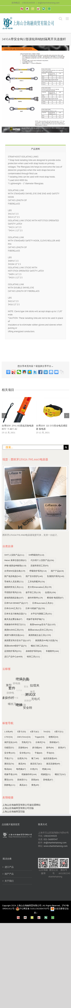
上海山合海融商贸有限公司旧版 (18, 808)
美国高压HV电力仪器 (46, 640)
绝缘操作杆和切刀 (15, 624)
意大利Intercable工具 (40, 587)
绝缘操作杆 (29, 774)
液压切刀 (36, 763)
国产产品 (57, 571)
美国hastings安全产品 (42, 624)
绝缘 (46, 769)
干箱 (38, 753)
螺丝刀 (60, 774)
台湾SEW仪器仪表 (14, 571)
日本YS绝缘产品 (35, 608)
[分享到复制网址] (62, 372)
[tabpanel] (35, 245)
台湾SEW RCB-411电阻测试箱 (16, 425)
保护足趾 (10, 742)
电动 (8, 769)
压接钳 (23, 747)
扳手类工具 (33, 592)
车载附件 (52, 651)
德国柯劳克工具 (13, 587)
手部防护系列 (12, 592)
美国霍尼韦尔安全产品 (17, 640)
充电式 (26, 742)
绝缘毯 (45, 774)
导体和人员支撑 (13, 581)
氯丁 (35, 758)
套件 (50, 747)
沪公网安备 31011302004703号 (34, 908)
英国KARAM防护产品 (15, 645)
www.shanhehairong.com (56, 846)
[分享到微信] (19, 372)
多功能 (37, 747)
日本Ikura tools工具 (42, 603)
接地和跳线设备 (13, 597)
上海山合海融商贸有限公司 (29, 905)
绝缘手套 (10, 774)
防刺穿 (22, 779)
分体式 (40, 742)
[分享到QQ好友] (24, 372)
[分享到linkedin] (46, 372)
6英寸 (34, 731)
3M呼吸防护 (36, 555)
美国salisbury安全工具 (40, 629)
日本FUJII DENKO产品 (16, 603)
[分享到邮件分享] (56, 372)
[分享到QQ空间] (30, 372)
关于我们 (9, 880)
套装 (62, 747)
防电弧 (48, 779)
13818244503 (50, 835)
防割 (35, 779)
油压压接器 (50, 758)
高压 (23, 785)
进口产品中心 (13, 656)
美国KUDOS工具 (14, 629)
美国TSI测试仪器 (14, 635)
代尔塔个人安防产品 (42, 560)
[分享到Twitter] (35, 372)
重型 (8, 779)
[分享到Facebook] (40, 372)
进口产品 (9, 867)
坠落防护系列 (55, 576)
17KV (8, 737)
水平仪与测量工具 (41, 613)
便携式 (53, 737)
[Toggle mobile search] (60, 18)
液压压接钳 (53, 763)
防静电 (9, 785)
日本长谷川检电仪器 (15, 613)
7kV (46, 731)
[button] (4, 415)
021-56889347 (51, 839)
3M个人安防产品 (14, 555)
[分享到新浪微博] (14, 372)
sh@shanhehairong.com (48, 2)
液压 (22, 763)
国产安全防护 (34, 576)
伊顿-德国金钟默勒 (15, 565)
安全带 (9, 753)
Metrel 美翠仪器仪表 (15, 560)
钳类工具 (33, 656)
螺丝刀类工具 (39, 645)
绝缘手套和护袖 (35, 619)
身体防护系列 (34, 651)
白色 (34, 769)
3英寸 (21, 731)
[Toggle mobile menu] (67, 18)
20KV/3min (24, 737)
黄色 (35, 785)
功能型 (9, 747)
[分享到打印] (51, 372)
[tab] (35, 149)
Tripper (39, 737)
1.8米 (8, 731)
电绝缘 (21, 769)
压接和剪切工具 (39, 565)
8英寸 (58, 731)
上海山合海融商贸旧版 (13, 811)
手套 (8, 758)
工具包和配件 (36, 581)
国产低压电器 (12, 576)
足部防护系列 (12, 651)
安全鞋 (24, 753)
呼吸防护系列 (38, 571)
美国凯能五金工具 (39, 635)
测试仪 (9, 763)
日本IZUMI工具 (12, 608)
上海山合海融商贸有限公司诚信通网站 (21, 804)
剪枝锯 (54, 742)
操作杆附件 (35, 597)
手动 (50, 753)
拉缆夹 (50, 592)
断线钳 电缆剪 (55, 597)
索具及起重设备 (13, 619)
